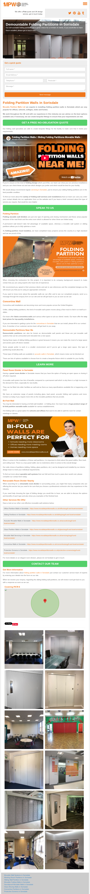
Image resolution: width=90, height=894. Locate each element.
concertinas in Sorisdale (45, 323)
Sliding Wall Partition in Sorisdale (16, 880)
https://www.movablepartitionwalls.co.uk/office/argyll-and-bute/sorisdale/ (56, 508)
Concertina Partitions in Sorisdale (16, 889)
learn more (45, 364)
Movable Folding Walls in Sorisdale (17, 882)
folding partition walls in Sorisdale (36, 573)
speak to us (45, 207)
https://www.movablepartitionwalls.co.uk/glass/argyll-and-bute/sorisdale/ (56, 529)
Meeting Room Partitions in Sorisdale (18, 877)
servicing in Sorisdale (39, 190)
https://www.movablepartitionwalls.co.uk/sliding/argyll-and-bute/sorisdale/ (54, 514)
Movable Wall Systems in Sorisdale (17, 875)
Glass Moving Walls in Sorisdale (16, 887)
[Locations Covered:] (3, 3)
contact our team (45, 563)
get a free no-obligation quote (45, 122)
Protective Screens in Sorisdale (15, 891)
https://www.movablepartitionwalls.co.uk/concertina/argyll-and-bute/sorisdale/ (55, 544)
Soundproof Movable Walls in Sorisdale (18, 884)
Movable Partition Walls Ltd (14, 107)
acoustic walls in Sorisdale (44, 354)
